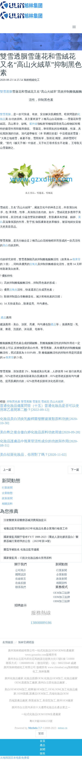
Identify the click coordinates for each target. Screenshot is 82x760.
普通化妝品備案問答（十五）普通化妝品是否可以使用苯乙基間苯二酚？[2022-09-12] (39, 408)
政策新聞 (7, 498)
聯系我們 (20, 587)
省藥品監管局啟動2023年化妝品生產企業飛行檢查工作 (36, 528)
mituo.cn (62, 728)
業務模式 (61, 587)
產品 (3, 317)
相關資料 (7, 503)
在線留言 (20, 578)
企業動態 (7, 493)
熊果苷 (76, 259)
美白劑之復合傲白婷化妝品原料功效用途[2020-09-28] (40, 432)
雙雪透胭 (6, 91)
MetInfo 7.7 (35, 728)
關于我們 (20, 564)
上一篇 (7, 469)
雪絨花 (45, 401)
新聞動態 (61, 564)
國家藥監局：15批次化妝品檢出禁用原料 (28, 557)
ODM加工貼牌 (61, 597)
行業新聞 (7, 487)
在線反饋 (20, 583)
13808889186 (41, 622)
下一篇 (75, 469)
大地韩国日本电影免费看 (14, 757)
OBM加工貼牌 (61, 601)
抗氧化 (34, 264)
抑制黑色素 (13, 401)
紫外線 (33, 123)
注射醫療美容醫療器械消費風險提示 (25, 520)
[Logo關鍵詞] (41, 10)
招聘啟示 (20, 605)
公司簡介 (20, 570)
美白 (5, 245)
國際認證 (20, 574)
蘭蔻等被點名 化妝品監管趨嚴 (21, 549)
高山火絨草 (56, 401)
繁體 (41, 733)
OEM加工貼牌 (61, 592)
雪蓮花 (36, 401)
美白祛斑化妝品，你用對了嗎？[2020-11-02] (33, 454)
